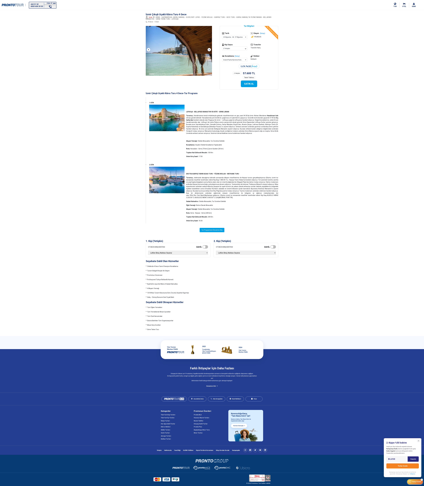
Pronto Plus (198, 427)
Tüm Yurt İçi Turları (167, 418)
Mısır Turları (198, 433)
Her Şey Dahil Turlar (168, 424)
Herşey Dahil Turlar (201, 424)
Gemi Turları (165, 433)
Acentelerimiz (199, 399)
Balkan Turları (166, 439)
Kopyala (413, 459)
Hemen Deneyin (238, 425)
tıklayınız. (412, 474)
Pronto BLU (198, 415)
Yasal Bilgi (177, 450)
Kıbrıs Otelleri (165, 427)
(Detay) (237, 56)
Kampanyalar (236, 450)
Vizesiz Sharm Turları (201, 418)
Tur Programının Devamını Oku (212, 230)
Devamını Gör (211, 386)
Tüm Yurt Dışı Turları (168, 415)
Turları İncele (402, 466)
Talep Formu (416, 481)
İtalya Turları (165, 421)
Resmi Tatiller (198, 421)
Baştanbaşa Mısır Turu (202, 430)
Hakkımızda (167, 450)
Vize (255, 399)
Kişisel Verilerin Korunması (204, 450)
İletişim (159, 450)
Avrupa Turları (166, 436)
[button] (148, 49)
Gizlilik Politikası (188, 450)
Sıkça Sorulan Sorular (222, 450)
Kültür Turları (165, 430)
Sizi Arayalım (217, 399)
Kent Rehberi (236, 399)
